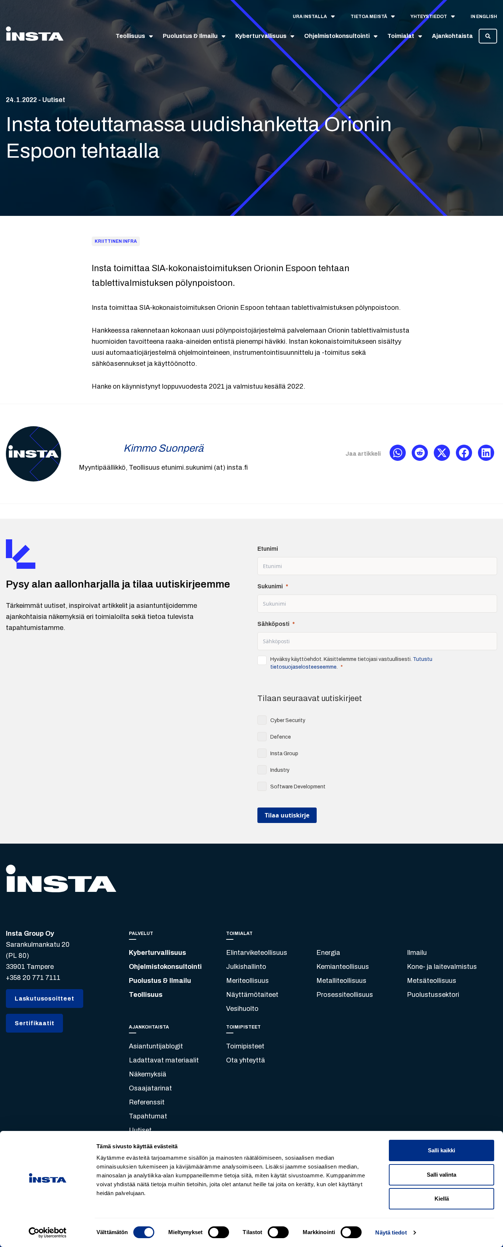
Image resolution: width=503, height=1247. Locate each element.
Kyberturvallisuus (157, 952)
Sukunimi (270, 586)
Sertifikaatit (34, 1023)
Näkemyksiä (147, 1074)
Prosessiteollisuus (344, 994)
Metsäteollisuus (431, 980)
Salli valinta (441, 1174)
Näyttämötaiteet (252, 994)
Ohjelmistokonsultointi (165, 966)
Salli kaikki (441, 1150)
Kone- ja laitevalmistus (442, 966)
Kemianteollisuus (342, 966)
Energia (328, 952)
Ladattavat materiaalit (164, 1060)
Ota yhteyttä (245, 1060)
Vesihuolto (242, 1008)
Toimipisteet (245, 1046)
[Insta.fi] (34, 36)
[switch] (218, 1232)
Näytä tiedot (391, 1232)
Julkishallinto (246, 966)
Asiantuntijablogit (156, 1046)
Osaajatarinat (150, 1088)
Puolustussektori (433, 994)
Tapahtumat (148, 1116)
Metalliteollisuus (341, 980)
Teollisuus (145, 994)
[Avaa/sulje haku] (488, 36)
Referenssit (147, 1102)
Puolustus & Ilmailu (160, 980)
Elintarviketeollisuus (256, 952)
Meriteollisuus (247, 980)
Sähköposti (273, 624)
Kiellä (442, 1198)
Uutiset (140, 1130)
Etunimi (267, 549)
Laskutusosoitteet (44, 998)
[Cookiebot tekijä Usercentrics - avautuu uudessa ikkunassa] (47, 1232)
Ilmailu (417, 952)
